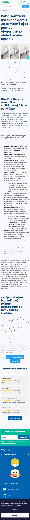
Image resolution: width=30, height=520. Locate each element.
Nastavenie (15, 509)
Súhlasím (15, 515)
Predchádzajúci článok (15, 357)
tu (20, 505)
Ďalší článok (15, 361)
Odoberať (23, 437)
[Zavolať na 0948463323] (18, 2)
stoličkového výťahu (7, 90)
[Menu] (28, 2)
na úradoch (15, 125)
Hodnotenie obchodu (15, 368)
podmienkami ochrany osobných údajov (13, 442)
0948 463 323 (12, 496)
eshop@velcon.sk (13, 489)
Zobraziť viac (15, 418)
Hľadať (25, 6)
